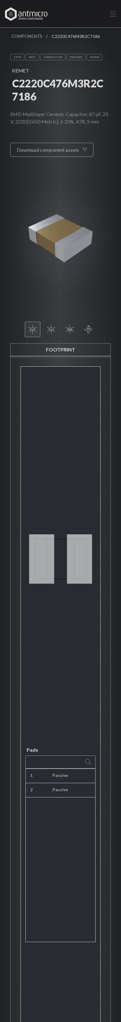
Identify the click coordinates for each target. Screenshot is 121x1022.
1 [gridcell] (31, 775)
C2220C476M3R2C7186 (57, 90)
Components (26, 36)
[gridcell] (92, 776)
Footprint (60, 349)
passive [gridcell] (60, 775)
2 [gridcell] (31, 789)
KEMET (20, 70)
